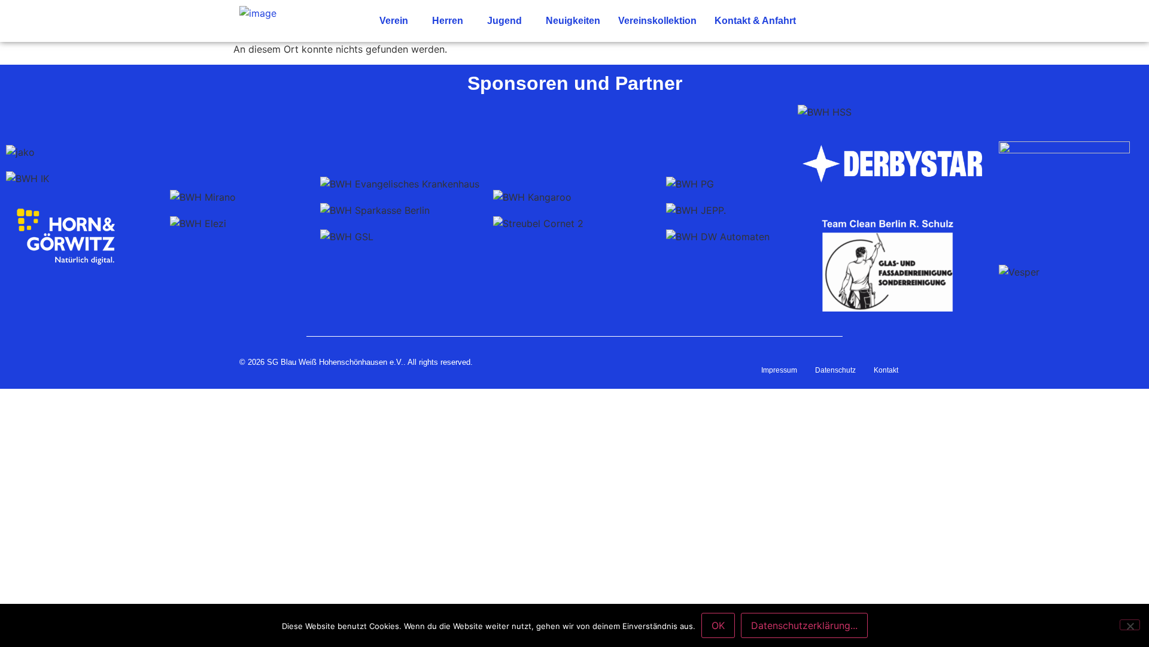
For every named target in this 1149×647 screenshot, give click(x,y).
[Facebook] (890, 21)
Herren (447, 21)
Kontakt (886, 370)
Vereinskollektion (657, 21)
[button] (396, 21)
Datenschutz (835, 370)
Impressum (779, 370)
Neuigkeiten (573, 21)
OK (718, 625)
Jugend (504, 21)
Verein (393, 21)
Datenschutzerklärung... (804, 625)
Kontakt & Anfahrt (755, 21)
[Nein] (1130, 624)
